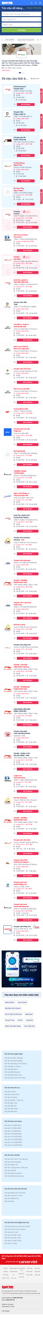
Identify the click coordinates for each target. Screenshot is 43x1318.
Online (20, 1020)
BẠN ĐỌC (37, 1271)
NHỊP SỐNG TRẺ (21, 1269)
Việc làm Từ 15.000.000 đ (13, 1137)
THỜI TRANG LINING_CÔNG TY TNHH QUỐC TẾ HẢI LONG (26, 585)
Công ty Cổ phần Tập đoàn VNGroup (23, 167)
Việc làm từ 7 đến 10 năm (13, 1241)
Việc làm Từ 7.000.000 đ (12, 1131)
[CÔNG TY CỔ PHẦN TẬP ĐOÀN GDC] (7, 563)
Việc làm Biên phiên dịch (13, 1075)
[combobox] (21, 14)
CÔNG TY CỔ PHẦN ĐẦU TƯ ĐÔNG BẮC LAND (23, 117)
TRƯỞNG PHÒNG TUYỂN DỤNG (20, 472)
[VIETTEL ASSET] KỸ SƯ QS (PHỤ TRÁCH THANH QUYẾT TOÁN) (22, 516)
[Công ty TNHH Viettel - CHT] (7, 929)
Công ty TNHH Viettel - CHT (23, 929)
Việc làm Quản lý (10, 1170)
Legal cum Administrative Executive (19, 776)
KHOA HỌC (29, 1271)
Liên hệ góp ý (6, 1311)
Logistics (29, 1020)
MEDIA (6, 1268)
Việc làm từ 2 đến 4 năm (12, 1235)
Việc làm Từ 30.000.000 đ (13, 1142)
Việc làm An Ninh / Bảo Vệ (13, 1058)
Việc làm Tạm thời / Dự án (13, 1195)
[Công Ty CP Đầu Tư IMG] (7, 885)
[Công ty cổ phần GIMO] (7, 432)
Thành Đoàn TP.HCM (8, 1306)
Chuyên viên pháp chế (22, 645)
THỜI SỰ (5, 1271)
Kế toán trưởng (19, 624)
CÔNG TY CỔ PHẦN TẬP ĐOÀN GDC (25, 563)
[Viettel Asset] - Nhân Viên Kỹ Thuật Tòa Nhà (18, 212)
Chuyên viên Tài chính (22, 840)
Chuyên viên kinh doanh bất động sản (21, 905)
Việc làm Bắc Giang (11, 1109)
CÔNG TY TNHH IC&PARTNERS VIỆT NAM (26, 239)
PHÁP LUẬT (5, 1278)
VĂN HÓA (21, 1274)
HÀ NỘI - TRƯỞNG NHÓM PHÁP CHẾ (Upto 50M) (20, 581)
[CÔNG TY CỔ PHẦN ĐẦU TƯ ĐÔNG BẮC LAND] (7, 115)
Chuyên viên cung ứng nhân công (22, 603)
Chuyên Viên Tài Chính (22, 369)
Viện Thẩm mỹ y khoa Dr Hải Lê (24, 142)
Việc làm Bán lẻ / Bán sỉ (12, 1066)
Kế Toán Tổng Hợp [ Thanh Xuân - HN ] (19, 189)
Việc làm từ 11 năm (10, 1243)
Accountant (22, 1002)
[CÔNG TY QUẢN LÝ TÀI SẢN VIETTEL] (7, 90)
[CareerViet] (28, 1262)
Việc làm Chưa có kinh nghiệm (15, 1229)
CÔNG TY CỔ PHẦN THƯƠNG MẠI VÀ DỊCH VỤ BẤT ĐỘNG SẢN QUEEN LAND (25, 476)
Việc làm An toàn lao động (13, 1061)
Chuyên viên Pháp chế (22, 926)
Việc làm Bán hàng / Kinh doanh (15, 1063)
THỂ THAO (29, 1268)
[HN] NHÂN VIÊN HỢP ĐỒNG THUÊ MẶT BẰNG (22, 710)
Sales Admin (10, 1002)
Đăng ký (30, 8)
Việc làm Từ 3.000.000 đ (12, 1125)
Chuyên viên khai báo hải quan (22, 538)
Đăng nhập (37, 8)
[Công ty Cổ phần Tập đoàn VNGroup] (7, 166)
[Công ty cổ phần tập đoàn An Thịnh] (7, 372)
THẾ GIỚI (5, 1275)
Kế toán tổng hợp (20, 798)
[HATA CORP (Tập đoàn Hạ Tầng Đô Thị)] (7, 863)
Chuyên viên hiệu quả (22, 560)
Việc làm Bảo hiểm (10, 1069)
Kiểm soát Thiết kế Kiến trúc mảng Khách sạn (22, 347)
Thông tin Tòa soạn (7, 1304)
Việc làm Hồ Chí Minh (11, 1094)
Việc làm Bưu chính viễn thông (14, 1078)
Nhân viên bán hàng (13, 1026)
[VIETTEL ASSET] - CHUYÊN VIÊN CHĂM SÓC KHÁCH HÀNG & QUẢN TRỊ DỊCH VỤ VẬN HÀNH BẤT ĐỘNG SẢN (22, 281)
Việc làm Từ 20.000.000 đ (13, 1139)
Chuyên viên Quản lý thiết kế (17, 258)
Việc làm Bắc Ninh (10, 1111)
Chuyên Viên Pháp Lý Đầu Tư (19, 113)
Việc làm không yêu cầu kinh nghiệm (17, 1226)
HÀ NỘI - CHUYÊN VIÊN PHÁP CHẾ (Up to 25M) (21, 666)
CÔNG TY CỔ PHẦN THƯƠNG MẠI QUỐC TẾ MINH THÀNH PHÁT (23, 193)
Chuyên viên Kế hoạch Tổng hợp (20, 138)
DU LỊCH (13, 1278)
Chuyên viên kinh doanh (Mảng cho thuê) (20, 883)
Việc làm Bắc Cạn (10, 1106)
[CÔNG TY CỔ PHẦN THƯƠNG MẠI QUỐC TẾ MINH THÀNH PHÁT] (7, 191)
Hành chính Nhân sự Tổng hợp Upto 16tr (21, 494)
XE (13, 1275)
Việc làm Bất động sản (12, 1072)
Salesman (29, 1014)
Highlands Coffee (19, 736)
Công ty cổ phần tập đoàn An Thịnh (25, 371)
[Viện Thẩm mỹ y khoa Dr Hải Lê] (7, 140)
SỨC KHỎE (29, 1275)
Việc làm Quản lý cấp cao (13, 1173)
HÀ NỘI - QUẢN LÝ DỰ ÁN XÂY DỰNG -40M (22, 754)
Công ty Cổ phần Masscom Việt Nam (26, 647)
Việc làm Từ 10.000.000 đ (13, 1134)
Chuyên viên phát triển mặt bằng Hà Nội (22, 732)
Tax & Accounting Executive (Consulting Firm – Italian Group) (21, 236)
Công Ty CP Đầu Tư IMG (21, 887)
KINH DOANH (14, 1268)
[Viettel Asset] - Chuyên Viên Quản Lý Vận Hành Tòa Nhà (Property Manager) (20, 87)
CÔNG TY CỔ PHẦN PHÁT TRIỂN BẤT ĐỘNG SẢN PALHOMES (26, 453)
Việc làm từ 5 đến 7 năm (12, 1238)
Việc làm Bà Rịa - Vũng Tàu (13, 1100)
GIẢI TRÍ (21, 1277)
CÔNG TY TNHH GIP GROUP (23, 411)
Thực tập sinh (29, 1026)
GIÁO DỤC (37, 1268)
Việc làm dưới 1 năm (11, 1232)
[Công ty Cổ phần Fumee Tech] (7, 496)
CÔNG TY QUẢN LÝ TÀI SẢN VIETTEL (23, 91)
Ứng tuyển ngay (25, 104)
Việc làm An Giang (10, 1097)
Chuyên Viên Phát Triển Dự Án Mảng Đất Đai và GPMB (22, 861)
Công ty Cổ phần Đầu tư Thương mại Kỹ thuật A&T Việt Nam (26, 329)
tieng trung (9, 1020)
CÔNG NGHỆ (13, 1271)
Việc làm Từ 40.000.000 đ (13, 1145)
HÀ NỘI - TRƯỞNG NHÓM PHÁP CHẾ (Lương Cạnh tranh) (21, 819)
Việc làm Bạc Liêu (10, 1103)
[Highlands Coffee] (7, 734)
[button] (36, 3)
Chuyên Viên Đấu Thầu (20, 303)
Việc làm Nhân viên (11, 1165)
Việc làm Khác (9, 1201)
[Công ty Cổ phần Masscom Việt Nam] (7, 648)
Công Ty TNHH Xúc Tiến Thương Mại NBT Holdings (26, 543)
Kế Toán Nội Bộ (19, 451)
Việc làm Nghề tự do (11, 1198)
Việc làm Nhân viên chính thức (15, 1193)
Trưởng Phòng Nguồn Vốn (19, 164)
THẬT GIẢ (37, 1275)
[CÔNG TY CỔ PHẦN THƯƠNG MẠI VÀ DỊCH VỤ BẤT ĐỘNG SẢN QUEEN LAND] (7, 474)
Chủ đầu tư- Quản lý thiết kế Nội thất (21, 325)
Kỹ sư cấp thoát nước (13, 1014)
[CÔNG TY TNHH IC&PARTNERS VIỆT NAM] (7, 238)
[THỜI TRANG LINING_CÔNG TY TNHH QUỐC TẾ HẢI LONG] (7, 583)
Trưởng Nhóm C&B (21, 409)
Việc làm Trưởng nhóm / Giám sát (16, 1167)
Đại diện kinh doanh (13, 1008)
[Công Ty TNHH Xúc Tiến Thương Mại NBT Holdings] (7, 541)
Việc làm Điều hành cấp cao (14, 1176)
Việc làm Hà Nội (10, 1091)
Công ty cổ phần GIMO (21, 433)
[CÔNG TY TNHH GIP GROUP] (7, 412)
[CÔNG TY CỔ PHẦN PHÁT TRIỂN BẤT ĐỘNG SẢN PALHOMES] (7, 454)
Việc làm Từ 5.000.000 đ (12, 1128)
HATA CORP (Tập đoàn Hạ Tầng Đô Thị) (25, 864)
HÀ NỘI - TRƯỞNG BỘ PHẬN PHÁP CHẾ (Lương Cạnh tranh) (22, 688)
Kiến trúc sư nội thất (21, 389)
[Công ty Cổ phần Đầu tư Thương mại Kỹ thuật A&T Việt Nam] (7, 327)
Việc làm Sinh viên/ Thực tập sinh (16, 1159)
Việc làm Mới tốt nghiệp (12, 1162)
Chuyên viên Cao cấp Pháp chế (22, 430)
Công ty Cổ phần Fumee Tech (24, 498)
